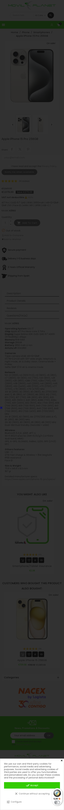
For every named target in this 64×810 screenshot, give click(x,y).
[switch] (57, 802)
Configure (14, 802)
